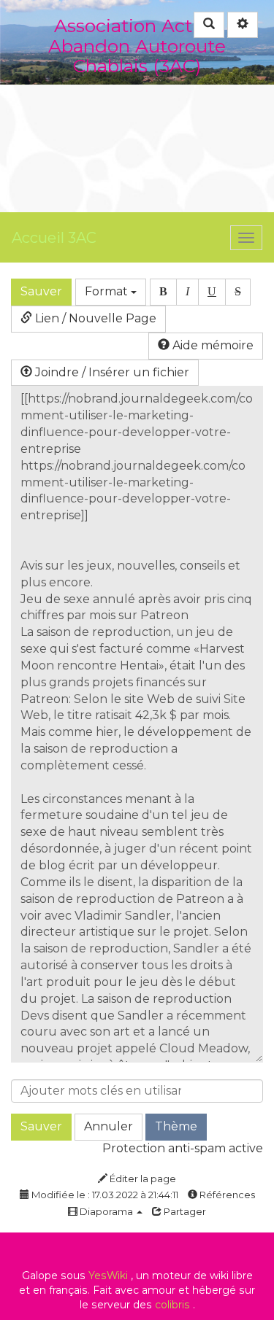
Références (226, 1194)
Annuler (108, 1126)
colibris (172, 1305)
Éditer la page (141, 1178)
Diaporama (106, 1211)
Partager (183, 1211)
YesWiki (108, 1275)
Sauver (41, 291)
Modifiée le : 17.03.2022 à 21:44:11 (103, 1194)
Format (108, 291)
